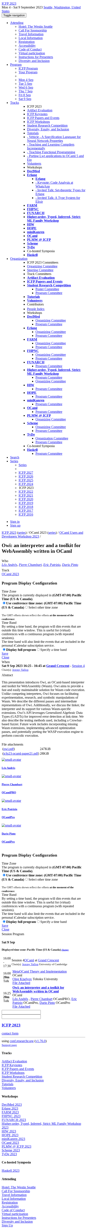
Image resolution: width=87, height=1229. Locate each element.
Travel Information (31, 34)
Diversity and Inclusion (34, 61)
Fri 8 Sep (25, 95)
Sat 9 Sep (25, 99)
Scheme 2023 (11, 1150)
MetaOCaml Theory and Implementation (39, 971)
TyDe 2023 (9, 1154)
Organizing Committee (42, 266)
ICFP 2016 (26, 514)
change (65, 949)
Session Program (13, 934)
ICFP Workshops (38, 121)
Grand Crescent (57, 666)
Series (23, 465)
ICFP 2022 (26, 491)
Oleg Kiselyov (22, 979)
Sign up (15, 525)
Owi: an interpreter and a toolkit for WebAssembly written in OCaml (38, 989)
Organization (18, 258)
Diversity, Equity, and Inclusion (48, 129)
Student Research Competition (47, 125)
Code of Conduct (30, 49)
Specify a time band (53, 649)
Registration (27, 42)
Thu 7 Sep (26, 91)
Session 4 (78, 666)
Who (5, 561)
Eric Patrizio (51, 565)
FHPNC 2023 (11, 1116)
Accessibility (27, 45)
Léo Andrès (9, 565)
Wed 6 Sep (26, 87)
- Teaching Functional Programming (51, 152)
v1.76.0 (40, 1041)
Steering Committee (40, 270)
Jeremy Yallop (20, 669)
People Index (36, 309)
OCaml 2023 (10, 574)
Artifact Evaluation (39, 110)
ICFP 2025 (26, 480)
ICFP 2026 (26, 476)
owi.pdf (8, 749)
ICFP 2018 (26, 507)
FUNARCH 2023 (14, 1120)
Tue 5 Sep (25, 83)
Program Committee (48, 293)
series (22, 532)
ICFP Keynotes (37, 114)
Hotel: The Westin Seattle (36, 26)
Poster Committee (47, 289)
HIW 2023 (9, 1131)
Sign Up (7, 1225)
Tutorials (33, 133)
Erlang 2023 (10, 1108)
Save (5, 653)
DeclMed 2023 (12, 1104)
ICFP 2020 (26, 499)
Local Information (31, 38)
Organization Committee (51, 438)
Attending (16, 23)
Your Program (28, 72)
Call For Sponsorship (33, 30)
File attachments (12, 744)
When (6, 662)
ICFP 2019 (26, 503)
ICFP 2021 (26, 495)
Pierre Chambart (30, 565)
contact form (10, 1033)
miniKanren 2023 (13, 1139)
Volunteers (34, 163)
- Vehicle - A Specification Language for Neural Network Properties (54, 138)
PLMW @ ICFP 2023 (16, 1146)
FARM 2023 (10, 1112)
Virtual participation (32, 53)
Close (5, 657)
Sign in (15, 521)
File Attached (21, 983)
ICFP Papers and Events (43, 118)
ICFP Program (28, 68)
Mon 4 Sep (26, 80)
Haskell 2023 (10, 1170)
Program (16, 64)
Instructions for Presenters (36, 57)
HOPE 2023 (10, 1135)
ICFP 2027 (26, 472)
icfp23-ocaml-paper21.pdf (20, 753)
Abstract (7, 675)
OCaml (29, 960)
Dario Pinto (70, 565)
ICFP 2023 (9, 532)
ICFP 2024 (26, 484)
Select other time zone (43, 607)
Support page (9, 1045)
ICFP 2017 (26, 510)
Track (5, 570)
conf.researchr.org (22, 1041)
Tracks (14, 102)
